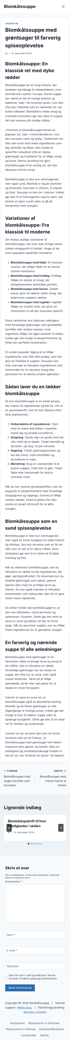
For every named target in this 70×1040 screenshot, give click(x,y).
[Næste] (60, 828)
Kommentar (13, 881)
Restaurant (17, 1023)
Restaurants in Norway (21, 1029)
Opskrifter (11, 23)
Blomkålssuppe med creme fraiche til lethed (53, 778)
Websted (12, 966)
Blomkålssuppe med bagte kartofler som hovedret (17, 778)
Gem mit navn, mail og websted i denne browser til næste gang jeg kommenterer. (33, 977)
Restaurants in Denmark (44, 1023)
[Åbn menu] (63, 6)
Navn (11, 934)
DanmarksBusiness (51, 1029)
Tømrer (44, 1035)
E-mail (12, 950)
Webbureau (24, 1007)
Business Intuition (35, 1012)
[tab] (28, 843)
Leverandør (28, 1035)
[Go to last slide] (9, 828)
